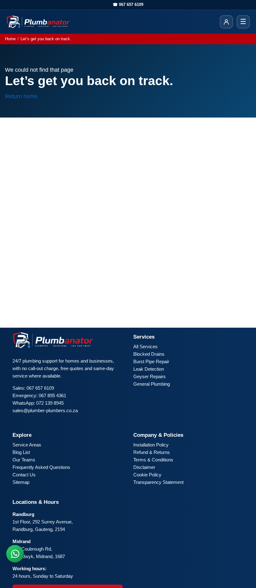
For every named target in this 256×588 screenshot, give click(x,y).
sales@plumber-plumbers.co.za (45, 410)
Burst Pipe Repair (151, 361)
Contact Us (24, 474)
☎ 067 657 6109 (128, 4)
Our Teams (23, 459)
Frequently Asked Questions (41, 467)
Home (10, 38)
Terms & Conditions (153, 459)
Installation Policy (151, 444)
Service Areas (26, 444)
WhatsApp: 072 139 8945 (38, 403)
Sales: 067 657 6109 (33, 388)
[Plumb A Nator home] (38, 22)
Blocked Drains (149, 354)
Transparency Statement (158, 482)
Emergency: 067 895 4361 (39, 395)
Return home (21, 96)
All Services (145, 346)
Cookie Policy (147, 474)
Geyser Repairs (149, 376)
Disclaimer (144, 467)
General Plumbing (151, 384)
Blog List (21, 452)
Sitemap (20, 482)
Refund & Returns (151, 452)
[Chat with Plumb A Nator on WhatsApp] (15, 553)
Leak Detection (148, 369)
